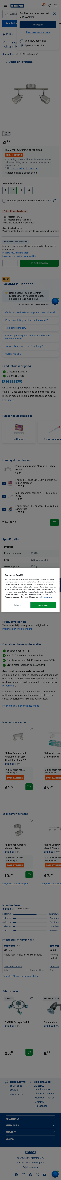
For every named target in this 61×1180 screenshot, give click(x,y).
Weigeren (18, 605)
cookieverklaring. (45, 597)
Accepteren (43, 605)
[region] (30, 590)
